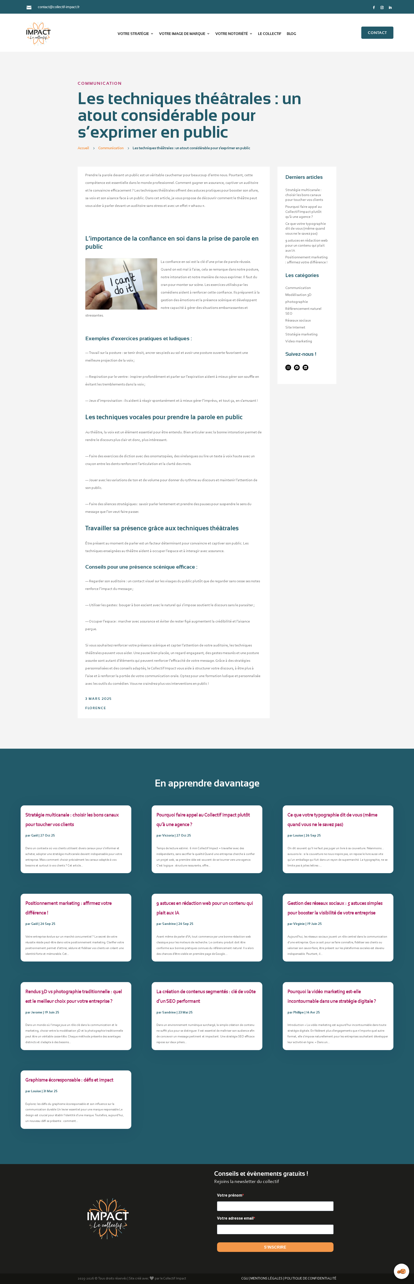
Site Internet (295, 327)
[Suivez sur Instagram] (382, 8)
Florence (95, 708)
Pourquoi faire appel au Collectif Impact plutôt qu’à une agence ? (303, 212)
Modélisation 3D (298, 295)
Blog (291, 34)
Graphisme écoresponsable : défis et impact (69, 1080)
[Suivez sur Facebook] (374, 8)
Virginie (299, 924)
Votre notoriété (231, 34)
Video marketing (298, 341)
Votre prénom (229, 1195)
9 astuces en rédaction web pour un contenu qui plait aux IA (306, 246)
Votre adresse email (235, 1218)
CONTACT (377, 33)
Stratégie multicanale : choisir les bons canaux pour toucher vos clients (304, 195)
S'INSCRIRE (275, 1247)
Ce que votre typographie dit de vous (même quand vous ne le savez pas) (305, 229)
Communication (100, 83)
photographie (296, 302)
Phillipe (298, 1012)
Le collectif (270, 34)
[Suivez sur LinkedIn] (390, 8)
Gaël (34, 835)
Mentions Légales (266, 1278)
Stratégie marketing (301, 334)
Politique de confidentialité (310, 1278)
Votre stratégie (133, 34)
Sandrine (169, 924)
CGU (244, 1278)
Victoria (168, 835)
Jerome (36, 1012)
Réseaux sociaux (298, 320)
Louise (36, 1091)
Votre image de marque (182, 34)
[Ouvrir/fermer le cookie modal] (401, 1271)
